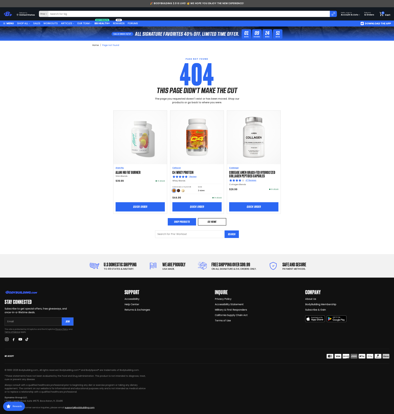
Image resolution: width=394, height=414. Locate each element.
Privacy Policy (61, 329)
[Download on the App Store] (315, 319)
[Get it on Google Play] (336, 319)
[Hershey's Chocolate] (178, 190)
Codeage (234, 167)
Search (231, 234)
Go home (212, 221)
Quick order (140, 207)
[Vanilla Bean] (183, 190)
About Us (310, 299)
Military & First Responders (231, 310)
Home (95, 45)
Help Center (132, 304)
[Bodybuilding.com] (7, 13)
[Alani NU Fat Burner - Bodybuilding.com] (140, 137)
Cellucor (176, 167)
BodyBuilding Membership (320, 304)
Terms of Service (12, 332)
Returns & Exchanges (137, 310)
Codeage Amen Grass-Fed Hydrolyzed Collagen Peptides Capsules (252, 174)
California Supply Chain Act (231, 315)
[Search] (333, 14)
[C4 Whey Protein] (197, 137)
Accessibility (132, 299)
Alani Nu (120, 167)
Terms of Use (223, 320)
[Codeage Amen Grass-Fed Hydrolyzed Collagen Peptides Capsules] (254, 137)
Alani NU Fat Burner (128, 172)
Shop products (182, 221)
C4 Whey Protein (182, 172)
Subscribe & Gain (315, 310)
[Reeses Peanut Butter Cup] (174, 190)
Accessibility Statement (229, 304)
